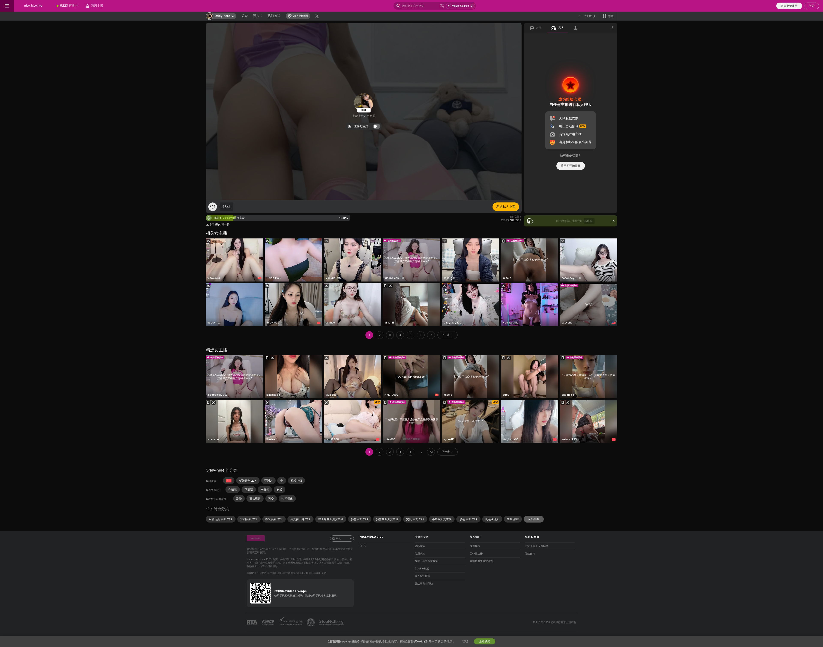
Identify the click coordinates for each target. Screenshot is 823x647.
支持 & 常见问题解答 (536, 546)
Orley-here (215, 470)
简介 (244, 16)
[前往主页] (33, 6)
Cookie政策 (422, 568)
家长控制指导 (422, 576)
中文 (338, 538)
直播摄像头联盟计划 (481, 561)
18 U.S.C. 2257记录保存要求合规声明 (554, 622)
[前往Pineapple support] (311, 622)
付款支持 (530, 553)
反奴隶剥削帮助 (424, 583)
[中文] (228, 480)
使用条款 (420, 553)
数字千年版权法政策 (426, 561)
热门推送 (274, 16)
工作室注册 (476, 553)
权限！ (576, 155)
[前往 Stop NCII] (331, 622)
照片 (258, 16)
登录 (812, 5)
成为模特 (475, 546)
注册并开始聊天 (570, 165)
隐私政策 (420, 546)
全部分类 (533, 519)
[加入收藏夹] (212, 206)
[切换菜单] (7, 6)
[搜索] (442, 6)
